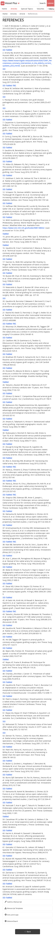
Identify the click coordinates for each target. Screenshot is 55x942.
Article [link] (22, 14)
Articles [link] (13, 14)
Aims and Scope (12, 915)
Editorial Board (12, 921)
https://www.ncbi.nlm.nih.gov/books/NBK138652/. (24, 228)
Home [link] (5, 14)
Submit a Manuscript (14, 902)
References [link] (32, 14)
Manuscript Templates (15, 908)
